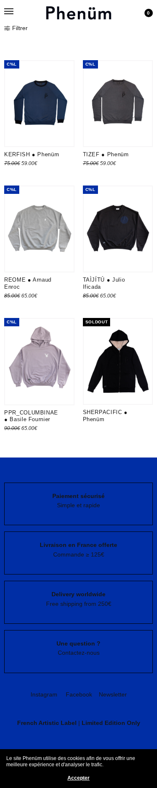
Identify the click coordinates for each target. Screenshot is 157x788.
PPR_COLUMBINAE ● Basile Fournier (31, 416)
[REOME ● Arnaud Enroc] (39, 229)
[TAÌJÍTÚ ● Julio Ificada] (118, 229)
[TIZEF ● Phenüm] (118, 103)
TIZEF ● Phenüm (106, 154)
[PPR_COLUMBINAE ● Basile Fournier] (39, 361)
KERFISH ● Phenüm (31, 154)
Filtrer (20, 28)
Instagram (44, 694)
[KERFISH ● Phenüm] (39, 103)
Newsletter (113, 694)
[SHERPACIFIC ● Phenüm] (118, 361)
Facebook (79, 694)
